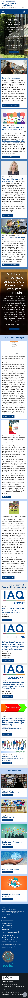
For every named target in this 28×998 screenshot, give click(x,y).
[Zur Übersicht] (14, 672)
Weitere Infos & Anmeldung (10, 156)
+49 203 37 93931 (13, 948)
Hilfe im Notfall (9, 987)
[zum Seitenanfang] (24, 994)
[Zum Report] (14, 597)
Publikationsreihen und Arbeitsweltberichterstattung (14, 586)
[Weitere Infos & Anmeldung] (14, 116)
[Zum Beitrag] (14, 745)
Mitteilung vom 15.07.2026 (10, 264)
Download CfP (13, 329)
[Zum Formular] (14, 883)
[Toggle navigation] (3, 12)
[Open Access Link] (14, 347)
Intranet (6, 984)
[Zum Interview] (14, 168)
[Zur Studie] (14, 427)
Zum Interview (6, 215)
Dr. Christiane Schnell (8, 181)
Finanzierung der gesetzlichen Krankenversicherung (13, 759)
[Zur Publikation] (14, 631)
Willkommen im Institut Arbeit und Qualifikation (14, 22)
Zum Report (6, 620)
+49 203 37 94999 (8, 920)
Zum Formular (6, 899)
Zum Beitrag (6, 763)
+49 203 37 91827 (13, 941)
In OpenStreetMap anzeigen (9, 932)
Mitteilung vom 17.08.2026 (10, 105)
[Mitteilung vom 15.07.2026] (14, 226)
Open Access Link (7, 416)
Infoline (14, 984)
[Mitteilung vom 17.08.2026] (14, 67)
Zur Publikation (7, 660)
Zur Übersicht (6, 696)
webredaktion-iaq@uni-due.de (13, 994)
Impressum (21, 987)
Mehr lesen (13, 51)
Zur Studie (6, 497)
